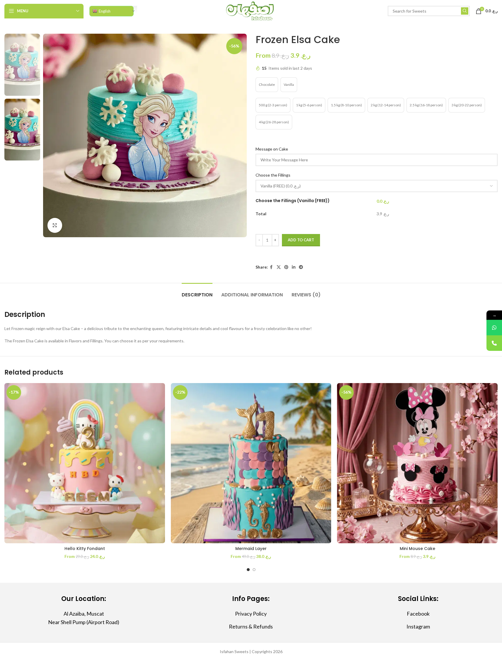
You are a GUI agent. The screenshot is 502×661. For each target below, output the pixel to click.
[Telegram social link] (301, 267)
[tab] (197, 292)
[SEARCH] (464, 11)
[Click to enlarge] (54, 225)
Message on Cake (272, 148)
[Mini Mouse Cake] (417, 463)
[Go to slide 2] (254, 569)
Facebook (418, 613)
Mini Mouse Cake (417, 548)
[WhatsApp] (494, 327)
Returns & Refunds (251, 626)
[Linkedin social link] (293, 267)
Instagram (418, 626)
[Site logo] (251, 10)
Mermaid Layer (251, 548)
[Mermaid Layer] (251, 463)
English (104, 11)
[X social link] (279, 267)
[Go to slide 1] (248, 569)
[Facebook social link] (271, 267)
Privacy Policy (251, 613)
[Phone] (494, 343)
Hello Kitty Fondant (84, 548)
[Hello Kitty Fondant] (84, 463)
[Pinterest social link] (286, 267)
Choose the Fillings (273, 174)
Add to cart (301, 240)
